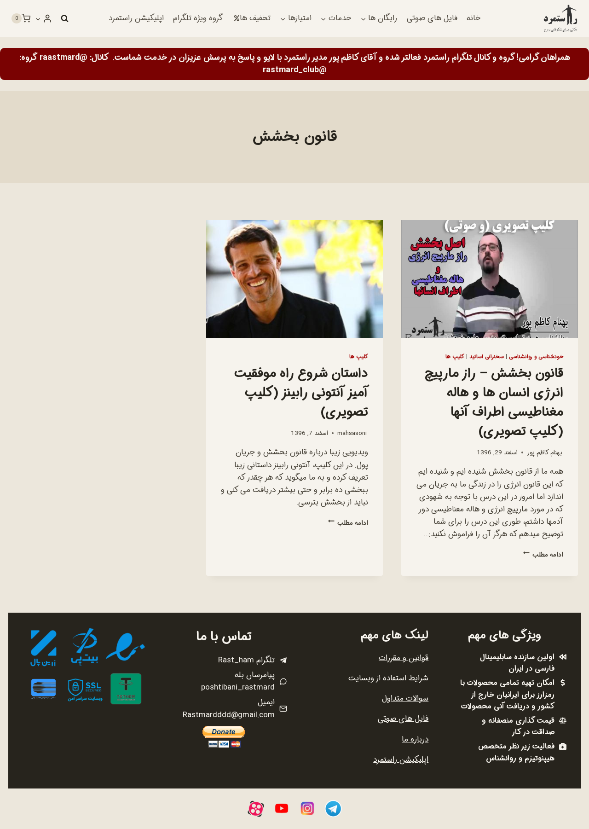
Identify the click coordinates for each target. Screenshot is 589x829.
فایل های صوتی (432, 18)
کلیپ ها (454, 357)
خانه (473, 18)
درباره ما (415, 739)
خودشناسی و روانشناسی (536, 357)
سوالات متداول (405, 698)
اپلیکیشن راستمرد (136, 18)
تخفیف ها (255, 18)
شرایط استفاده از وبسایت (388, 678)
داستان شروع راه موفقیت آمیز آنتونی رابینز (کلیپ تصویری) (301, 393)
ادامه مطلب (543, 555)
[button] (38, 18)
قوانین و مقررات (403, 658)
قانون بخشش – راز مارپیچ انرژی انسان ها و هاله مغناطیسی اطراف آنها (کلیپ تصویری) (494, 403)
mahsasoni (352, 433)
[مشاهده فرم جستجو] (64, 18)
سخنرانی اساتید (486, 357)
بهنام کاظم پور (544, 453)
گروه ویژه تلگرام (198, 18)
